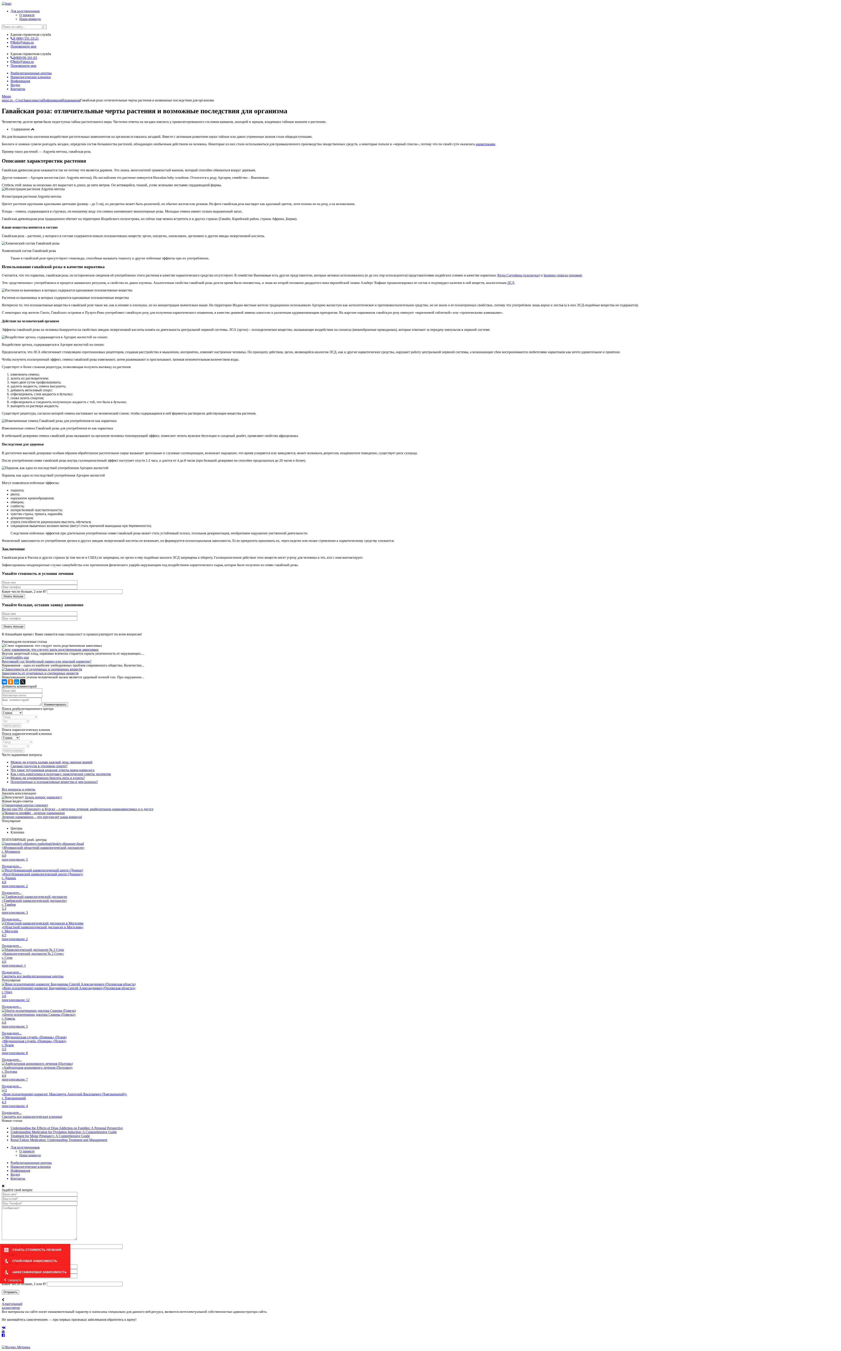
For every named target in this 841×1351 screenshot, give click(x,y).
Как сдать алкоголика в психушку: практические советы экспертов (61, 774)
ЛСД (510, 283)
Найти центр (12, 725)
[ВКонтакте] (4, 681)
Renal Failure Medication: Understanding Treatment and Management (59, 1140)
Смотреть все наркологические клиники (32, 1117)
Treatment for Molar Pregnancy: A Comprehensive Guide (50, 1136)
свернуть (15, 1280)
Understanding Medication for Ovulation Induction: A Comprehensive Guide (64, 1132)
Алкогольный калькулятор (12, 1306)
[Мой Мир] (16, 681)
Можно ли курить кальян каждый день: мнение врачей (51, 762)
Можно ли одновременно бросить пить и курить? (48, 778)
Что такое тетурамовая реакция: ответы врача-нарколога (52, 770)
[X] (22, 681)
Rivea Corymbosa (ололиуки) (518, 275)
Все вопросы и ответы (18, 789)
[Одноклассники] (10, 681)
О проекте (27, 15)
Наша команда (30, 19)
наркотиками (485, 144)
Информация (20, 81)
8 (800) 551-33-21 (26, 38)
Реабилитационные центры (31, 73)
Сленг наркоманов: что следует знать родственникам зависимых (50, 649)
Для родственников (25, 11)
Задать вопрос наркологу (43, 797)
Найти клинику (13, 750)
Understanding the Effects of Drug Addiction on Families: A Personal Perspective (67, 1128)
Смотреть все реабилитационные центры (33, 976)
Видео (15, 85)
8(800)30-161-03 (25, 58)
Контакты (18, 89)
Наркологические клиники (31, 77)
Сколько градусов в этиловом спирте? (39, 766)
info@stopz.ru (24, 42)
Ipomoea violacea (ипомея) (563, 275)
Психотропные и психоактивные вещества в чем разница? (54, 782)
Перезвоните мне (23, 46)
